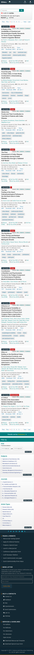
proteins (22, 335)
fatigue (4, 292)
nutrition (13, 95)
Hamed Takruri (14, 242)
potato (3, 381)
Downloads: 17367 (11, 378)
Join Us (7, 613)
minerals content (6, 55)
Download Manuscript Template (15, 640)
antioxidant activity (17, 384)
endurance (19, 292)
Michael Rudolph (7, 80)
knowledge (5, 176)
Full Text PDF (14, 61)
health (18, 417)
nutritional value (22, 52)
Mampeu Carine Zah (13, 320)
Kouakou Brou (23, 322)
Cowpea (16, 335)
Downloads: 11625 (10, 289)
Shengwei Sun (6, 406)
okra (14, 52)
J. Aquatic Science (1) (7, 482)
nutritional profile (6, 335)
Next (25, 21)
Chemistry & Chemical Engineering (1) (12, 472)
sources (4, 98)
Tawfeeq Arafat (5, 244)
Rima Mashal (12, 163)
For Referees (7, 627)
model (25, 292)
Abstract (5, 61)
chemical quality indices (19, 55)
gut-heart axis (12, 217)
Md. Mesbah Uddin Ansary (13, 368)
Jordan (9, 254)
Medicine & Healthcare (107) (10, 461)
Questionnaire (9, 606)
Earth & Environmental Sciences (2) (11, 465)
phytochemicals (6, 384)
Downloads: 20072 (10, 49)
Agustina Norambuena (8, 120)
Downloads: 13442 (10, 330)
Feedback (8, 600)
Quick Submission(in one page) (12, 558)
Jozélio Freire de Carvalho (19, 200)
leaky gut (20, 217)
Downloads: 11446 (10, 170)
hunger (26, 95)
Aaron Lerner (6, 200)
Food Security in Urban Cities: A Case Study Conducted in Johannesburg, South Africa (11, 75)
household (20, 95)
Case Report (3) (7, 516)
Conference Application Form (12, 551)
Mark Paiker (4, 82)
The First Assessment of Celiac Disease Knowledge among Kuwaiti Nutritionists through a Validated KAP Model (12, 156)
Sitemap (7, 616)
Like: (21, 49)
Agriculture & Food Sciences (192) (11, 459)
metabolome (21, 214)
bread (3, 254)
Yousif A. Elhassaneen (8, 40)
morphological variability (8, 333)
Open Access (7, 637)
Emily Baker (6, 281)
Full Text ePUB (15, 62)
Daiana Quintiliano (20, 120)
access (9, 98)
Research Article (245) (8, 509)
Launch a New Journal (10, 548)
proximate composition (23, 381)
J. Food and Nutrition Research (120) (11, 486)
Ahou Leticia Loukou (19, 318)
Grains (19, 333)
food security (5, 92)
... (21, 21)
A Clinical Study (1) (7, 520)
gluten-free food (6, 135)
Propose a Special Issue (10, 545)
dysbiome (13, 214)
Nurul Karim (10, 370)
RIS (18, 28)
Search (25, 2)
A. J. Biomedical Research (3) (9, 491)
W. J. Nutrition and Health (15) (9, 484)
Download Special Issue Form (14, 644)
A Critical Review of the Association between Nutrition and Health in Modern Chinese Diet (12, 401)
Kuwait (13, 173)
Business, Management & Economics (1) (13, 470)
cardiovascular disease (17, 211)
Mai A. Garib (18, 40)
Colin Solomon (14, 281)
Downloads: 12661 (10, 208)
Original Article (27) (7, 514)
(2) (3, 518)
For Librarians (7, 634)
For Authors (6, 624)
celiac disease (10, 133)
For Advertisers (7, 631)
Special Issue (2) (7, 511)
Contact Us (8, 596)
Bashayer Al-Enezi (23, 163)
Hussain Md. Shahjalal (16, 367)
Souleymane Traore (8, 318)
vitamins (27, 384)
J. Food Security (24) (7, 488)
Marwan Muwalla (23, 242)
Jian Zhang (26, 406)
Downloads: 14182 (10, 251)
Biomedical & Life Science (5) (10, 463)
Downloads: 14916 (10, 130)
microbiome (5, 214)
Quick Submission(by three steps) (13, 561)
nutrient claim (16, 254)
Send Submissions (10, 609)
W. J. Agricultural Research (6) (9, 495)
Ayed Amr (5, 163)
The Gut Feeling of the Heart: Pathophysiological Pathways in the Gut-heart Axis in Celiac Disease (12, 194)
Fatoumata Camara (12, 322)
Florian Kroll (16, 80)
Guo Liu (19, 406)
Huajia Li (13, 406)
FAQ (6, 603)
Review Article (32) (7, 507)
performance (11, 292)
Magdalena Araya (5, 122)
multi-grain (11, 257)
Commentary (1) (7, 523)
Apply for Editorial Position (11, 542)
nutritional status (17, 135)
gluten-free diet (20, 133)
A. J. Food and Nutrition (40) (9, 493)
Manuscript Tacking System (11, 538)
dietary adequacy (6, 138)
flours (24, 333)
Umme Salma (6, 367)
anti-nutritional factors (8, 338)
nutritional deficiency (7, 219)
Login (30, 2)
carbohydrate (25, 254)
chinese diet (5, 417)
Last (29, 21)
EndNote (28, 28)
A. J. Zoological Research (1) (9, 498)
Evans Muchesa (24, 80)
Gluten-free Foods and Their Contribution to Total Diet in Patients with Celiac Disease (12, 115)
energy (4, 257)
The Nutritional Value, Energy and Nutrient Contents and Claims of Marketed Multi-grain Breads (12, 236)
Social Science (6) (7, 468)
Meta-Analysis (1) (7, 525)
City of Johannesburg (16, 92)
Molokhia (4, 52)
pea (10, 52)
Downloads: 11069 (10, 414)
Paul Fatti (12, 82)
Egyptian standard (7, 58)
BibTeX (22, 28)
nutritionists (20, 173)
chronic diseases (6, 419)
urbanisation (5, 95)
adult (3, 133)
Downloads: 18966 (11, 89)
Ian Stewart (23, 281)
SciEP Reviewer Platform (10, 555)
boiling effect (11, 381)
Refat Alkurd (6, 242)
